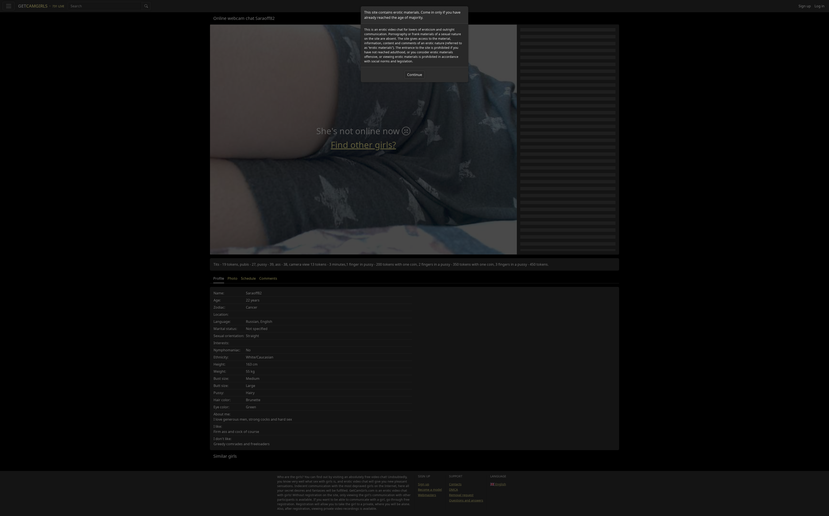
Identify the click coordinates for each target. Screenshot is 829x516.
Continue (414, 74)
